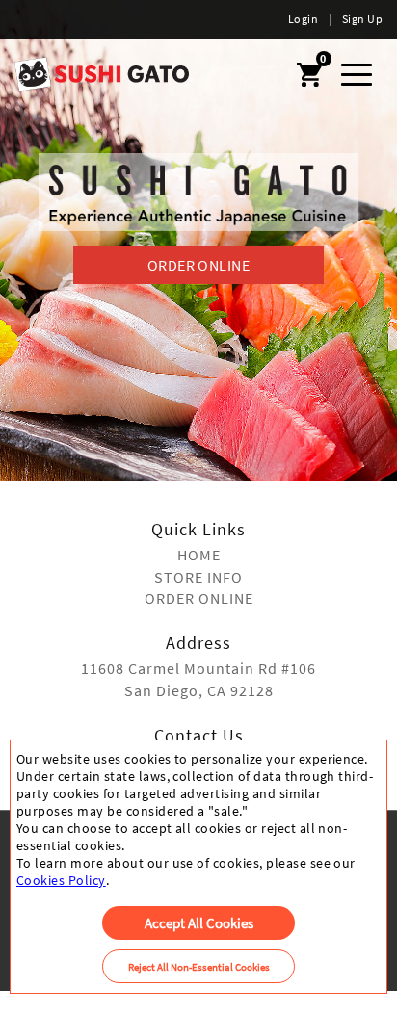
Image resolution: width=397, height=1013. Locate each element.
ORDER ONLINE (199, 264)
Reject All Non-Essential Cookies (199, 967)
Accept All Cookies (199, 923)
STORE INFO (198, 576)
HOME (199, 554)
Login (303, 19)
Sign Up (362, 19)
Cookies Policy (61, 880)
